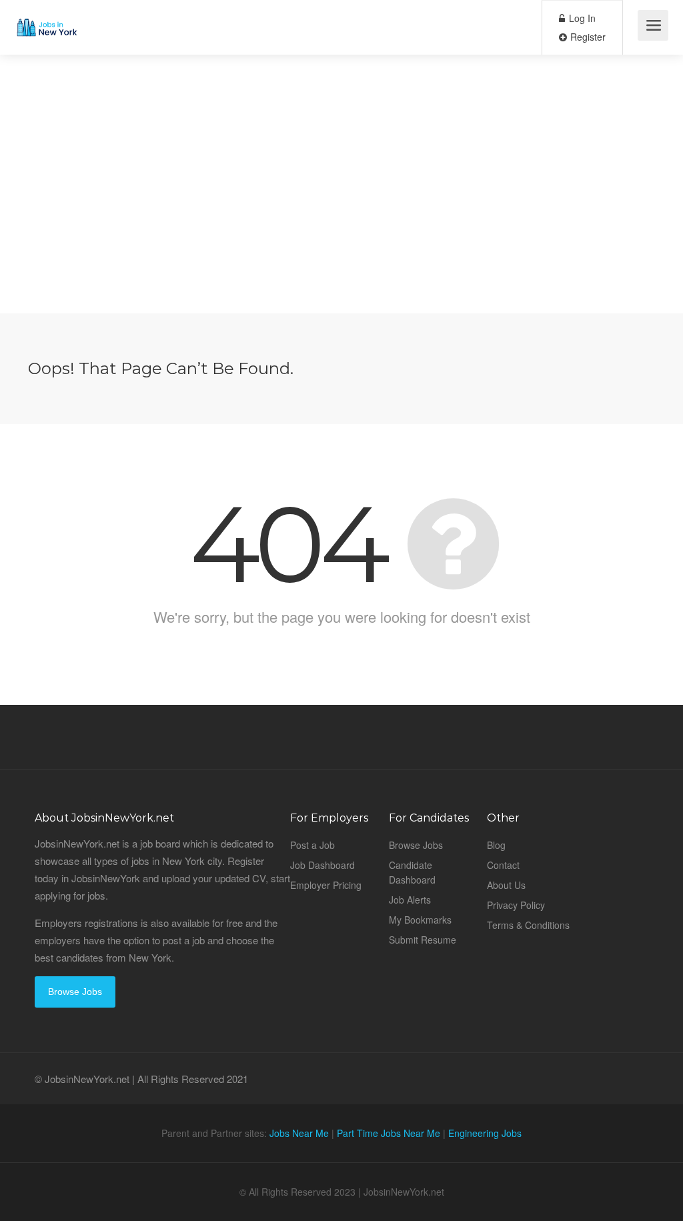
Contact (503, 865)
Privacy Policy (516, 905)
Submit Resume (422, 939)
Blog (496, 845)
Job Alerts (410, 899)
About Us (506, 885)
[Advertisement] (341, 220)
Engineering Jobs (485, 1133)
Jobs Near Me (299, 1133)
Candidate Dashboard (412, 872)
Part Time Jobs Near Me (388, 1133)
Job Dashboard (322, 865)
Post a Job (312, 845)
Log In (581, 18)
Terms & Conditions (528, 925)
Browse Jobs (75, 991)
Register (587, 36)
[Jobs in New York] (46, 17)
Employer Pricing (326, 885)
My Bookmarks (420, 919)
